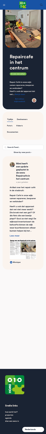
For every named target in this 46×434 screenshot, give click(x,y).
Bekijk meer (20, 94)
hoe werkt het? (11, 412)
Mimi (18, 163)
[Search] (41, 5)
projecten (9, 415)
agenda (8, 418)
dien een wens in (12, 421)
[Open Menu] (4, 4)
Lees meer (15, 236)
